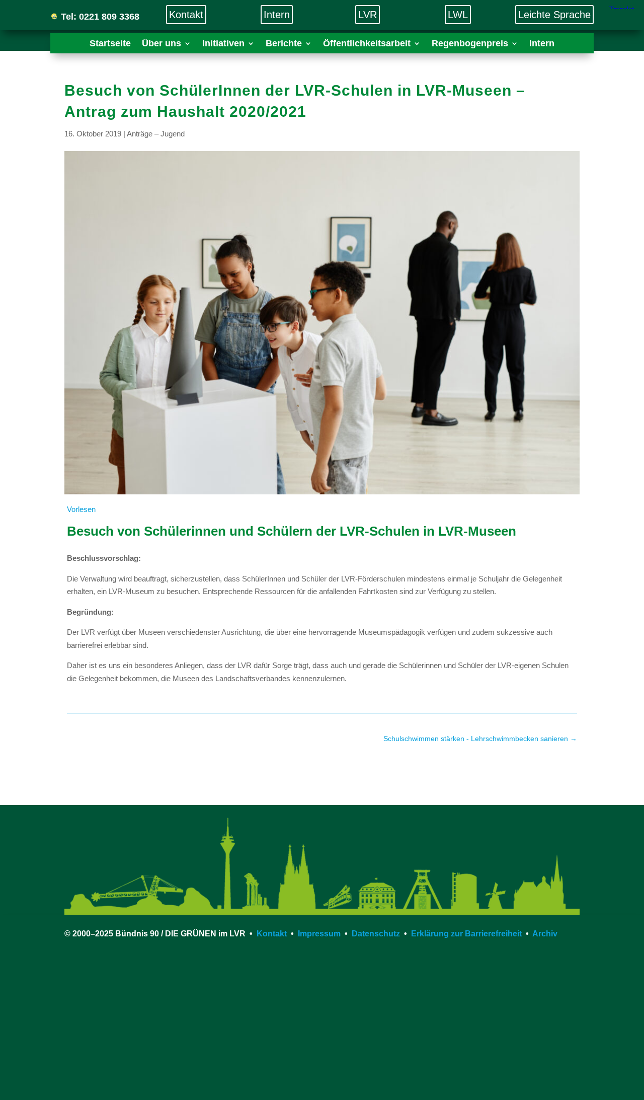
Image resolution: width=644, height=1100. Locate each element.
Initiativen (223, 44)
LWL (458, 14)
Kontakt (186, 14)
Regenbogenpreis (470, 44)
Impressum (319, 933)
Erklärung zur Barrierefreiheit (466, 933)
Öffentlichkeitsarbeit (367, 44)
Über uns (161, 44)
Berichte (284, 44)
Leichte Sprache (554, 14)
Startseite (110, 44)
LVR (367, 14)
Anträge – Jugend (156, 133)
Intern (277, 14)
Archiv (544, 933)
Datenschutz (376, 933)
